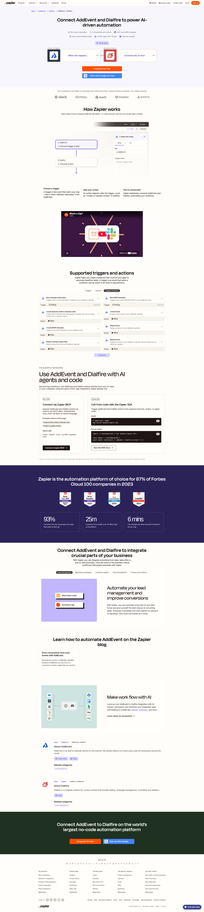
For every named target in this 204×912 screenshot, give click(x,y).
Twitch (95, 875)
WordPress (73, 885)
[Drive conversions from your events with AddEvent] (59, 659)
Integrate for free (102, 69)
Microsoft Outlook (98, 885)
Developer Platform (105, 900)
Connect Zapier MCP (54, 448)
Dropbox (72, 875)
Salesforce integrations (46, 878)
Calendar (121, 878)
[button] (102, 75)
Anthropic (143, 710)
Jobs (120, 900)
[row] (62, 142)
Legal (157, 906)
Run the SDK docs (102, 448)
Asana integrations (44, 889)
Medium (95, 889)
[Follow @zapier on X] (55, 899)
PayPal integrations (44, 885)
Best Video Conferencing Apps (155, 875)
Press (115, 900)
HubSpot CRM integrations (47, 882)
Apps (33, 11)
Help (75, 759)
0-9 (67, 863)
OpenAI (134, 710)
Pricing (90, 900)
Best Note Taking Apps (152, 885)
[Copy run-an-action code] (158, 434)
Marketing (121, 889)
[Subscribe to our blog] (62, 899)
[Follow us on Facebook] (47, 899)
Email (119, 882)
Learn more (62, 759)
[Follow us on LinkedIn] (51, 899)
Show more (42, 892)
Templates (135, 900)
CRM (119, 885)
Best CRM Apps (150, 882)
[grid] (62, 142)
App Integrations (146, 900)
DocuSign (72, 882)
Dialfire (52, 11)
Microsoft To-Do (98, 882)
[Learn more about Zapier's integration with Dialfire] (45, 784)
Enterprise (127, 900)
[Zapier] (9, 2)
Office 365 (72, 889)
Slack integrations (44, 875)
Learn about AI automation (119, 716)
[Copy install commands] (158, 421)
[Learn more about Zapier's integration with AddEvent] (45, 745)
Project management (125, 875)
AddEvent (42, 11)
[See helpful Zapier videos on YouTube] (58, 899)
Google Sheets (74, 878)
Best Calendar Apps (152, 889)
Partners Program (160, 900)
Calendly (95, 878)
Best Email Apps (150, 878)
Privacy (163, 906)
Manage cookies (148, 906)
